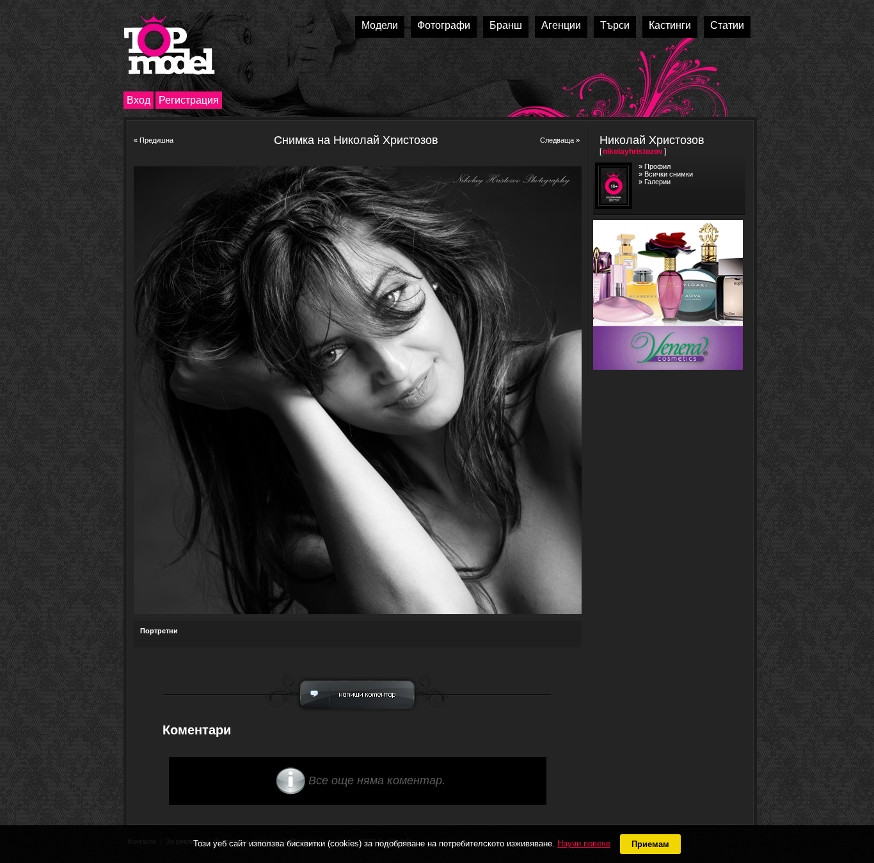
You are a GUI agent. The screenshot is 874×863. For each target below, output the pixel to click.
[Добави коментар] (358, 713)
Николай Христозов (652, 140)
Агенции (561, 25)
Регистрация (189, 100)
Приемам (650, 844)
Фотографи (443, 25)
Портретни (159, 631)
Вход (138, 100)
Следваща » (560, 140)
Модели (380, 25)
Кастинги (670, 25)
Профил (657, 166)
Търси (615, 25)
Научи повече (583, 843)
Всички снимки (668, 174)
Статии (727, 25)
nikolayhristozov (633, 151)
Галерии (657, 182)
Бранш (505, 25)
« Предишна (153, 140)
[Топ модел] (169, 44)
